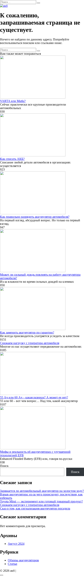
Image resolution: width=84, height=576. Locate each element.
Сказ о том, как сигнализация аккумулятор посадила (35, 508)
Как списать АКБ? (12, 159)
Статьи (12, 563)
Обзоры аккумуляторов (23, 560)
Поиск (4, 465)
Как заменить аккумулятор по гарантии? (27, 332)
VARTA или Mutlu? (13, 101)
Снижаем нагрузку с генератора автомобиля (29, 343)
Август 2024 (16, 543)
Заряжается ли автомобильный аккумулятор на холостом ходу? (42, 491)
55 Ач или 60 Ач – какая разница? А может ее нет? (34, 397)
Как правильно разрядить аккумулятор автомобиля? (34, 216)
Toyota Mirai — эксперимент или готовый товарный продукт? (41, 501)
